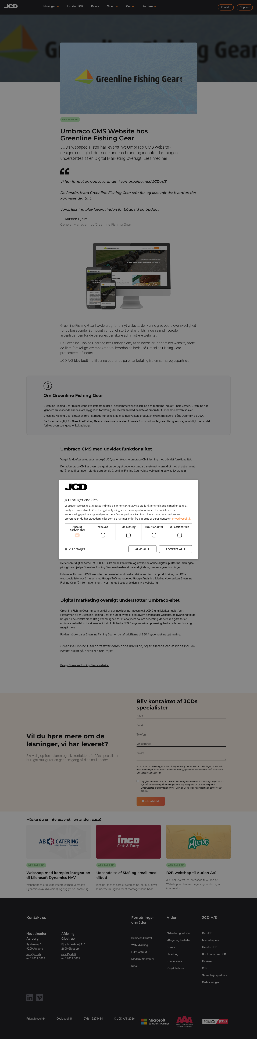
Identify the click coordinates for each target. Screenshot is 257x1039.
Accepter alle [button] (175, 549)
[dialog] (128, 519)
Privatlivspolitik (181, 518)
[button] (75, 549)
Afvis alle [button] (142, 549)
